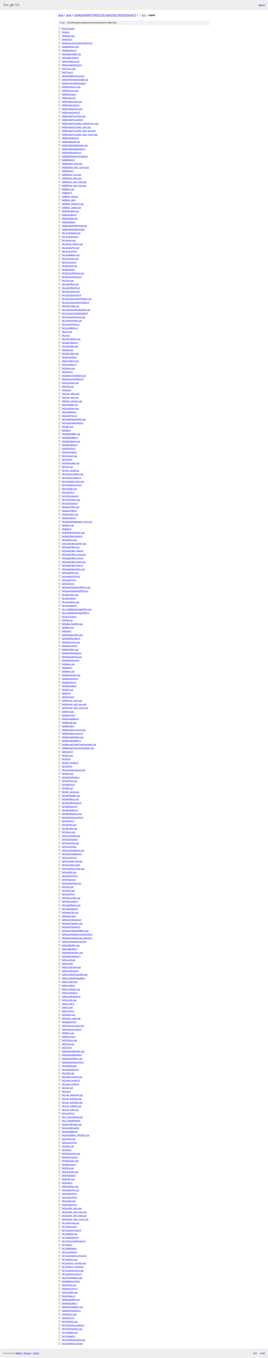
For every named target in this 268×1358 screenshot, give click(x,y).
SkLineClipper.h (69, 605)
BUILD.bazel (68, 28)
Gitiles (19, 1353)
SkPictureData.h (70, 839)
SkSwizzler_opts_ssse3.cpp (75, 1219)
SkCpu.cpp (67, 331)
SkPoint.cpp (68, 886)
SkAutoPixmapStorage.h (74, 83)
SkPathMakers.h (70, 810)
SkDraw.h (66, 390)
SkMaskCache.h (70, 645)
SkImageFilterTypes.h (72, 565)
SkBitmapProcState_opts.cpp (76, 127)
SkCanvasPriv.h (69, 251)
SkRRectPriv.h (69, 1036)
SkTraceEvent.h (69, 1252)
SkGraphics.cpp (69, 539)
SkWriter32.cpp (69, 1314)
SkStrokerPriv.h (69, 1193)
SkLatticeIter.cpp (70, 594)
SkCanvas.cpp (69, 240)
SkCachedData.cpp (71, 232)
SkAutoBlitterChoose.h (73, 75)
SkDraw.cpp (68, 386)
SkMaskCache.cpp (71, 642)
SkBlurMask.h (68, 222)
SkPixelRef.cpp (69, 872)
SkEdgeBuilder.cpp (71, 433)
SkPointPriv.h (68, 894)
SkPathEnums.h (69, 806)
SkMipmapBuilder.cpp (72, 737)
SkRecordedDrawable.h (73, 978)
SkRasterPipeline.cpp (72, 923)
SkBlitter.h (67, 192)
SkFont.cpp (67, 466)
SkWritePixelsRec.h (71, 1310)
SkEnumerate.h (69, 452)
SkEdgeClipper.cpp (71, 441)
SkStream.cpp (69, 1138)
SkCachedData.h (70, 236)
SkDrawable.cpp (70, 404)
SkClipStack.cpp (69, 265)
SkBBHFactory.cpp (71, 86)
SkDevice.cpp (68, 368)
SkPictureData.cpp (71, 835)
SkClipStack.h (68, 269)
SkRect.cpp (67, 1007)
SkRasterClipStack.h (71, 919)
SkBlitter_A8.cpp (70, 196)
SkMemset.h (68, 696)
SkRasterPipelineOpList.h (74, 941)
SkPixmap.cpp (69, 879)
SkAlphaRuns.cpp (70, 46)
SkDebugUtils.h (69, 357)
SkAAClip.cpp (68, 35)
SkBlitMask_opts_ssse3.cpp (75, 167)
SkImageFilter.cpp (71, 547)
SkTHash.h (67, 1244)
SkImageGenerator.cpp (73, 569)
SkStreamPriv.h (69, 1142)
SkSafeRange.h (69, 1065)
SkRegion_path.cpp (71, 1018)
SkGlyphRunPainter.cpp (73, 532)
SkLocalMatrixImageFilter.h (75, 612)
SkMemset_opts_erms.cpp (75, 707)
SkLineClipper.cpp (70, 602)
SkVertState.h (68, 1296)
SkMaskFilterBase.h (71, 653)
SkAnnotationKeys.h (72, 64)
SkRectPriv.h (68, 1011)
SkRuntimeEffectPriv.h (73, 1062)
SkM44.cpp (67, 620)
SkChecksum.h (69, 262)
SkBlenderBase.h (70, 138)
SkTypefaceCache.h (71, 1274)
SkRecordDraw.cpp (71, 967)
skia (60, 15)
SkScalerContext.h (71, 1080)
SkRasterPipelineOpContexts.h (77, 938)
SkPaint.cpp (67, 773)
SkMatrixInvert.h (70, 678)
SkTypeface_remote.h (73, 1266)
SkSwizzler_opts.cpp (72, 1208)
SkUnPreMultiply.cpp (72, 1277)
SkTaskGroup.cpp (70, 1222)
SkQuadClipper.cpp (71, 905)
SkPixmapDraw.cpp (71, 883)
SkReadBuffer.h (69, 949)
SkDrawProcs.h (69, 415)
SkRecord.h (67, 963)
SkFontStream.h (70, 503)
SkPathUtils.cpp (69, 828)
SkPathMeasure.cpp (72, 813)
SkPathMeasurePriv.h (72, 817)
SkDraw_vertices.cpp (72, 401)
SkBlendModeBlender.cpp (75, 145)
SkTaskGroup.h (69, 1226)
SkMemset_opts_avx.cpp (74, 704)
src (144, 15)
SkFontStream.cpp (71, 499)
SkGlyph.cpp (68, 525)
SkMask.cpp (68, 627)
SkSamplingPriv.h (70, 1069)
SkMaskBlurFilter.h (71, 638)
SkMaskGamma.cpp (72, 656)
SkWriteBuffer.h (69, 1303)
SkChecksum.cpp (70, 258)
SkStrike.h (66, 1149)
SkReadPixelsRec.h (71, 956)
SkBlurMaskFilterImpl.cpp (74, 225)
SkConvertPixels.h (71, 324)
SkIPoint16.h (68, 583)
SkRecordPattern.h (71, 996)
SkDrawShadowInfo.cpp (74, 419)
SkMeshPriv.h (68, 715)
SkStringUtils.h (69, 1175)
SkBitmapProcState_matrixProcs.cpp (80, 123)
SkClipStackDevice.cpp (73, 273)
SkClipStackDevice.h (72, 276)
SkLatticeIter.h (69, 598)
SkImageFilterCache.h (72, 558)
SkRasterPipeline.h (71, 927)
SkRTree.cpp (68, 1043)
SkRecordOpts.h (70, 992)
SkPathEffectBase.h (71, 802)
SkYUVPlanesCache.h (72, 1343)
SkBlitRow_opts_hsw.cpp (74, 181)
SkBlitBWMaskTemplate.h (75, 156)
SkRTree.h (67, 1047)
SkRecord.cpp (68, 959)
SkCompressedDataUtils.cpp (76, 309)
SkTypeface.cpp (70, 1259)
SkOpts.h (66, 758)
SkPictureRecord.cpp (72, 861)
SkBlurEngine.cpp (70, 211)
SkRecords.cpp (69, 1000)
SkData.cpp (67, 349)
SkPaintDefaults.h (71, 777)
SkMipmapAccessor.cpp (74, 729)
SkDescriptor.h (69, 364)
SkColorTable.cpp (70, 306)
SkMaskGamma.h (70, 660)
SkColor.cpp (68, 280)
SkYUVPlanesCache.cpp (73, 1339)
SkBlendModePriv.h (71, 152)
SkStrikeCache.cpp (71, 1153)
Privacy (27, 1353)
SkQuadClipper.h (70, 908)
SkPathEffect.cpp (70, 799)
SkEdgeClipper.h (70, 444)
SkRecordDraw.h (70, 970)
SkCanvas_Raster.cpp (72, 243)
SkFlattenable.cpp (70, 463)
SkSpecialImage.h (70, 1127)
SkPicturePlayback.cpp (73, 850)
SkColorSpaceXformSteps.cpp (77, 298)
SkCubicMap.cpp (70, 346)
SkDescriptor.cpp (70, 360)
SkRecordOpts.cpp (71, 989)
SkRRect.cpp (68, 1032)
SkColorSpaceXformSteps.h (75, 302)
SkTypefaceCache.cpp (73, 1270)
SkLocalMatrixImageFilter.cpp (76, 609)
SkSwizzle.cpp (69, 1200)
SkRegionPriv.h (69, 1021)
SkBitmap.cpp (69, 97)
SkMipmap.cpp (69, 722)
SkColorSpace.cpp (71, 291)
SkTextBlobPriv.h (70, 1237)
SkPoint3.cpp (68, 890)
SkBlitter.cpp (68, 189)
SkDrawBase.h (69, 411)
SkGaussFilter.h (69, 510)
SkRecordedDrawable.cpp (74, 974)
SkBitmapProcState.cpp (73, 116)
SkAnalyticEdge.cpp (71, 54)
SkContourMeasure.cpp (73, 317)
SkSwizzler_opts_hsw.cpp (74, 1211)
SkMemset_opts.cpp (72, 700)
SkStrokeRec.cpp (70, 1186)
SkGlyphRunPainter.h (72, 536)
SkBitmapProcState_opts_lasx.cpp (79, 130)
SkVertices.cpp (69, 1285)
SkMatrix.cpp (68, 671)
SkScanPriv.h (68, 1113)
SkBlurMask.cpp (70, 218)
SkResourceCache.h (72, 1029)
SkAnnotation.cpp (70, 61)
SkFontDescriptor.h (71, 477)
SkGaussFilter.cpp (70, 506)
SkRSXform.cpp (69, 1040)
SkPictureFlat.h (69, 846)
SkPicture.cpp (68, 832)
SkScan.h (66, 1091)
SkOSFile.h (67, 766)
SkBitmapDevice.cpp (72, 108)
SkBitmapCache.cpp (72, 101)
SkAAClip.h (67, 39)
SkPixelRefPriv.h (70, 875)
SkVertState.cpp (70, 1292)
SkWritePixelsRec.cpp (72, 1306)
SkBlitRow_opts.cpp (71, 178)
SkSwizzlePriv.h (69, 1204)
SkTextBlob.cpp (69, 1233)
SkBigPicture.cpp (70, 90)
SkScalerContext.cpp (72, 1076)
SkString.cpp (68, 1168)
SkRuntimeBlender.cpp (73, 1051)
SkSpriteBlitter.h (70, 1131)
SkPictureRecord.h (71, 864)
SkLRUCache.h (69, 616)
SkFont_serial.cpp (70, 470)
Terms (36, 1353)
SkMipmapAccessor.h (72, 733)
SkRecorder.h (68, 985)
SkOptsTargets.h (70, 762)
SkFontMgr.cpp (69, 488)
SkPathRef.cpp (69, 824)
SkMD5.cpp (67, 689)
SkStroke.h (67, 1182)
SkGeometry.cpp (70, 514)
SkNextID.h (67, 751)
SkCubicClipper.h (70, 342)
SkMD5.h (66, 693)
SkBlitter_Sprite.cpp (71, 207)
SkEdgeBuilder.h (70, 437)
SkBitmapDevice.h (71, 112)
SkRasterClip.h (69, 916)
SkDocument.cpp (70, 382)
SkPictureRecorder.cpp (73, 868)
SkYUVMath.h (68, 1336)
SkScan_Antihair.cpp (72, 1098)
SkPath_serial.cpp (70, 791)
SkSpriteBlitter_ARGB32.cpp (75, 1135)
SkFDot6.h (67, 459)
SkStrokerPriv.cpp (70, 1190)
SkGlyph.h (66, 528)
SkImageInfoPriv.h (71, 576)
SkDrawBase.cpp (70, 408)
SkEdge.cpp (67, 426)
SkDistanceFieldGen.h (72, 379)
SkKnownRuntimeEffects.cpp (76, 587)
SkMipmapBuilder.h (71, 740)
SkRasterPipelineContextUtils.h (77, 934)
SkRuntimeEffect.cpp (72, 1058)
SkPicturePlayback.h (72, 853)
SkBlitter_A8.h (69, 200)
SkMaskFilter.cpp (70, 649)
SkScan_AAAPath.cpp (72, 1095)
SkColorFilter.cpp (70, 284)
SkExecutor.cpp (69, 455)
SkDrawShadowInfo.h (72, 422)
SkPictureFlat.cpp (70, 843)
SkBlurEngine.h (69, 214)
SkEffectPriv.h (68, 448)
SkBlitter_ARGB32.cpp (73, 203)
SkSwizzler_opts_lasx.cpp (74, 1215)
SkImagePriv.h (69, 579)
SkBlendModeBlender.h (73, 149)
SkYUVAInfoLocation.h (73, 1325)
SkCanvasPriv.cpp (70, 247)
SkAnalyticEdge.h (70, 57)
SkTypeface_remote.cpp (74, 1263)
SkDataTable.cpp (70, 353)
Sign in (261, 4)
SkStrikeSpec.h (69, 1164)
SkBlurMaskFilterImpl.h (73, 229)
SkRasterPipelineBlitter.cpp (75, 930)
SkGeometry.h (69, 517)
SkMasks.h (67, 667)
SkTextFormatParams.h (74, 1241)
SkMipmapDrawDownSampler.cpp (79, 744)
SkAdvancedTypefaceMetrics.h (77, 43)
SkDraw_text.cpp (70, 397)
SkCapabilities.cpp (71, 254)
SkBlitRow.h (68, 170)
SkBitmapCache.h (70, 105)
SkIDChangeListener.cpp (74, 543)
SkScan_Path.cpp (70, 1109)
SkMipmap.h (68, 726)
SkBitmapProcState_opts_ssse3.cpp (80, 134)
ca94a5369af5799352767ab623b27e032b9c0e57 (105, 15)
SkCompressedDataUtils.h (75, 313)
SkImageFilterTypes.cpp (74, 561)
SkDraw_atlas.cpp (70, 393)
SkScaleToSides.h (70, 1084)
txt (255, 1353)
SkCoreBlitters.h (70, 328)
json (262, 1353)
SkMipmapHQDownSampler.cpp (78, 747)
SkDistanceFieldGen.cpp (74, 375)
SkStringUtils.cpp (70, 1171)
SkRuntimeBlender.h (72, 1054)
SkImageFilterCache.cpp (74, 554)
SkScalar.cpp (68, 1073)
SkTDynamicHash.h (71, 1230)
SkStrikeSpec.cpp (70, 1160)
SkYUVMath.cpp (70, 1332)
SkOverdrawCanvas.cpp (73, 770)
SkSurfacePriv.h (69, 1197)
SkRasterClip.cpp (70, 912)
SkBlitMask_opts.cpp (72, 163)
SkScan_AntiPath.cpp (72, 1102)
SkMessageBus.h (70, 718)
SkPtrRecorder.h (70, 901)
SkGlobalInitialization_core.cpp (77, 521)
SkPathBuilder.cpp (71, 795)
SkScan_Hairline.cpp (71, 1106)
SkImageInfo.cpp (70, 572)
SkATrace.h (67, 72)
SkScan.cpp (67, 1087)
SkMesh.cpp (68, 711)
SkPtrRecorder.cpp (71, 897)
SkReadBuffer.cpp (71, 945)
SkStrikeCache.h (70, 1157)
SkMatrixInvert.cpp (71, 675)
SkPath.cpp (67, 788)
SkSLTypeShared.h (71, 1120)
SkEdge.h (66, 430)
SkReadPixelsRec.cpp (72, 952)
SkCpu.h (66, 335)
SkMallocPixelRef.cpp (72, 623)
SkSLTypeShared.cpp (72, 1117)
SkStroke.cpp (68, 1179)
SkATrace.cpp (68, 68)
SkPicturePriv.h (69, 857)
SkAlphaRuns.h (69, 50)
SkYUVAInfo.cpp (70, 1321)
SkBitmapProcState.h (72, 119)
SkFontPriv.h (68, 492)
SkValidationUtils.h (71, 1281)
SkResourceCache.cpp (73, 1025)
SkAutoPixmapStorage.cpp (75, 79)
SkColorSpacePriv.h (71, 295)
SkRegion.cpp (68, 1014)
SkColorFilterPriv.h (71, 287)
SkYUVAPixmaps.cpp (72, 1328)
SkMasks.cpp (68, 664)
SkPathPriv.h (68, 821)
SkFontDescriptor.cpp (72, 474)
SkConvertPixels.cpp (72, 320)
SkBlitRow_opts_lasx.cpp (74, 185)
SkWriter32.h (68, 1317)
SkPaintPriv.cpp (69, 780)
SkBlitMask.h (68, 159)
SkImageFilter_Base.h (72, 550)
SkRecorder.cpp (69, 981)
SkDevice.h (67, 371)
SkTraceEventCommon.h (74, 1255)
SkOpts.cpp (67, 755)
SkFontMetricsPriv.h (72, 485)
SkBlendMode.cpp (71, 141)
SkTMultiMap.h (69, 1248)
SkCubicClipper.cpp (71, 338)
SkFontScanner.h (70, 496)
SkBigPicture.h (69, 94)
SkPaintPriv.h (68, 784)
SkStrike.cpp (68, 1146)
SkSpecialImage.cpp (72, 1124)
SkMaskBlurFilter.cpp (72, 634)
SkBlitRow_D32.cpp (71, 174)
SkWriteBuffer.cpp (71, 1299)
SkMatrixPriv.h (69, 682)
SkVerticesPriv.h (70, 1288)
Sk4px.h (65, 32)
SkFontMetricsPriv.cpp (73, 481)
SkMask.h (66, 631)
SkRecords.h (68, 1003)
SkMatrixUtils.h (69, 685)
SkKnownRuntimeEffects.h (75, 590)
